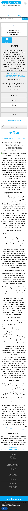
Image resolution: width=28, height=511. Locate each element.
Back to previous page (14, 120)
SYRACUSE (13, 474)
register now (13, 447)
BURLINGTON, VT (13, 464)
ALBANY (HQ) (12, 454)
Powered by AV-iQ (22, 449)
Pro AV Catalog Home (11, 15)
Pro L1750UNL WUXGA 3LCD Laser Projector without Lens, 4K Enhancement (14, 75)
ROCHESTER (13, 483)
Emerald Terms (4, 449)
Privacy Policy (13, 449)
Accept (4, 508)
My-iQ (20, 15)
